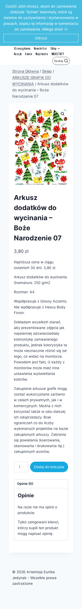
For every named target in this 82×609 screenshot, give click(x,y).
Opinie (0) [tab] (25, 484)
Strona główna (22, 49)
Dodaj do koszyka (49, 467)
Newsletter (40, 49)
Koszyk (18, 54)
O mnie (28, 54)
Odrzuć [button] (41, 38)
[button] (62, 114)
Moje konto (42, 54)
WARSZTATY (58, 54)
